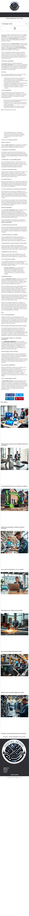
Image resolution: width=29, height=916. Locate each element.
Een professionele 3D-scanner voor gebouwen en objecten (14, 486)
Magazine (5, 736)
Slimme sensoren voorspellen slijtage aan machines (12, 692)
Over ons (5, 770)
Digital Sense (6, 768)
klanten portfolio (14, 774)
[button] (14, 14)
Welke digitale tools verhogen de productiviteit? (12, 610)
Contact (5, 772)
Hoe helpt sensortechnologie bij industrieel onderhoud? (13, 733)
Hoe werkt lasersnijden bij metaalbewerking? (11, 651)
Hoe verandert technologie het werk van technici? (12, 569)
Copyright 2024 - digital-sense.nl (14, 777)
